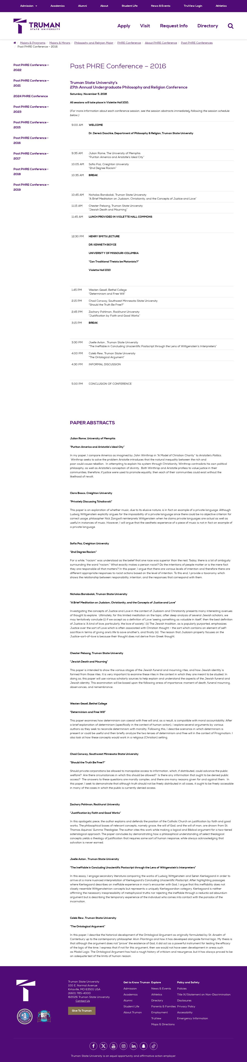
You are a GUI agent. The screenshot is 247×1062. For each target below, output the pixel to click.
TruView (156, 1018)
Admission (27, 6)
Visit (145, 26)
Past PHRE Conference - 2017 (31, 156)
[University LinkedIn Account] (133, 1046)
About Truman (133, 1012)
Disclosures (184, 1000)
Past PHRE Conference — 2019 (31, 187)
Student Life (130, 6)
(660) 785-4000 (79, 993)
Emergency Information (192, 1018)
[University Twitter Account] (103, 1046)
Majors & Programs (32, 42)
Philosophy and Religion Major (93, 42)
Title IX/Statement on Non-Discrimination (204, 994)
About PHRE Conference (161, 42)
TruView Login (193, 6)
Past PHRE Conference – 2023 (31, 109)
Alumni (82, 6)
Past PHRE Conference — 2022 (31, 67)
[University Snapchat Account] (143, 1046)
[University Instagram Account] (123, 1046)
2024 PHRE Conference (31, 96)
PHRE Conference (129, 42)
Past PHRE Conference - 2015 (31, 124)
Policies (182, 988)
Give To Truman (82, 1011)
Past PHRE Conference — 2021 (31, 83)
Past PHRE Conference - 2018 (31, 171)
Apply (124, 26)
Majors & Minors (59, 42)
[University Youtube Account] (113, 1046)
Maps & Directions (163, 1024)
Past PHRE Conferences (197, 42)
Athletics (221, 6)
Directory (208, 26)
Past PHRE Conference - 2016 (31, 140)
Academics (58, 6)
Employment (159, 1012)
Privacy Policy (186, 1006)
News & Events (160, 6)
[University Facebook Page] (93, 1046)
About (104, 6)
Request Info (174, 26)
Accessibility (185, 1012)
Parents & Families (163, 1006)
